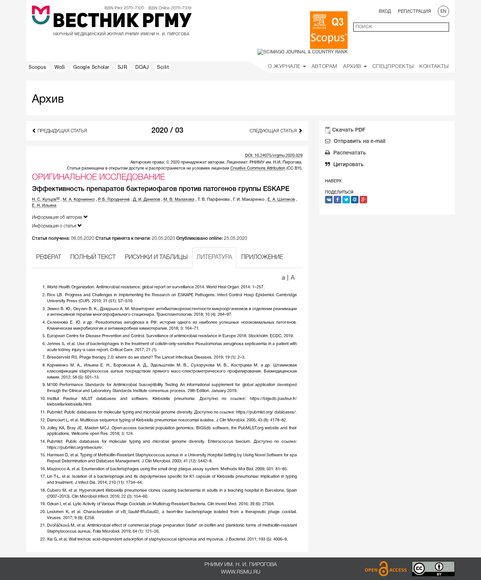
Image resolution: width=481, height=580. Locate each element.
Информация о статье (54, 226)
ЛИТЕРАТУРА (214, 257)
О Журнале (285, 66)
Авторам (324, 66)
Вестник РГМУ (122, 22)
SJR (122, 67)
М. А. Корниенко (79, 199)
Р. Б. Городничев (114, 199)
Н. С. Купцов (44, 199)
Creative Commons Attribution (257, 168)
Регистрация (414, 11)
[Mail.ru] (354, 199)
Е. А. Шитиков (281, 199)
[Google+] (363, 199)
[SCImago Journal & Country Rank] (302, 52)
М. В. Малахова (178, 199)
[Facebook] (337, 199)
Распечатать (349, 153)
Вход (385, 11)
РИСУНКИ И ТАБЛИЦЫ (156, 257)
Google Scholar (91, 67)
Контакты (434, 66)
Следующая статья (274, 131)
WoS (59, 67)
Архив (353, 66)
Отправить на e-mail (358, 141)
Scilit (163, 67)
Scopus (38, 67)
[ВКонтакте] (329, 199)
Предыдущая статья (61, 131)
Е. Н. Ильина (44, 205)
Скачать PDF (348, 130)
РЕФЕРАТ (48, 257)
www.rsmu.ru (240, 572)
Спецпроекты (393, 66)
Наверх (333, 181)
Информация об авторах (57, 217)
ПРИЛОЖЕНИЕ (262, 257)
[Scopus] (329, 30)
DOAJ (142, 67)
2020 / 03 (167, 130)
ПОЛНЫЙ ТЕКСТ (93, 257)
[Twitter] (346, 199)
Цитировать (348, 164)
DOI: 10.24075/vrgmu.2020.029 (274, 155)
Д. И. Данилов (146, 199)
